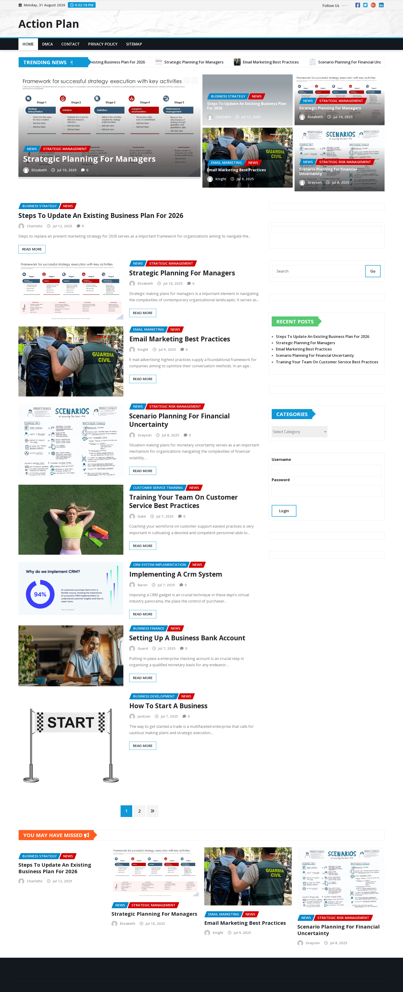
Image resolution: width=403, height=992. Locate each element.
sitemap (134, 44)
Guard (143, 648)
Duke (142, 516)
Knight (220, 178)
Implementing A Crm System (175, 574)
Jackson (144, 716)
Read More (32, 249)
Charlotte (223, 116)
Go (372, 271)
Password (281, 479)
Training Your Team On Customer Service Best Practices (183, 501)
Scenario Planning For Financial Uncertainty (328, 171)
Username (281, 459)
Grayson (315, 182)
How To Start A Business (168, 705)
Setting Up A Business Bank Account (187, 637)
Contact (70, 44)
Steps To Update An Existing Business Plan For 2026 (246, 106)
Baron (142, 584)
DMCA (47, 44)
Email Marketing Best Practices (236, 169)
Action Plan (48, 23)
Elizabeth (39, 170)
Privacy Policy (103, 44)
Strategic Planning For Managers (89, 158)
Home (28, 44)
